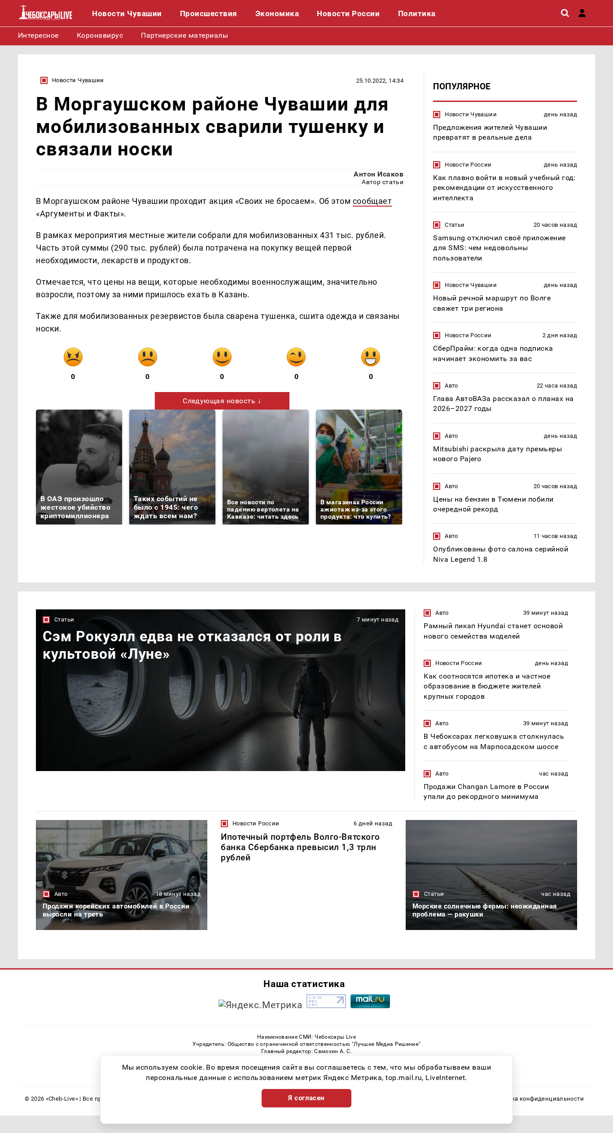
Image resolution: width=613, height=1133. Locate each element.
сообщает (372, 201)
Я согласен (306, 1098)
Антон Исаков (378, 174)
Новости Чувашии (78, 80)
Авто (451, 385)
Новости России (468, 164)
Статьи (454, 224)
